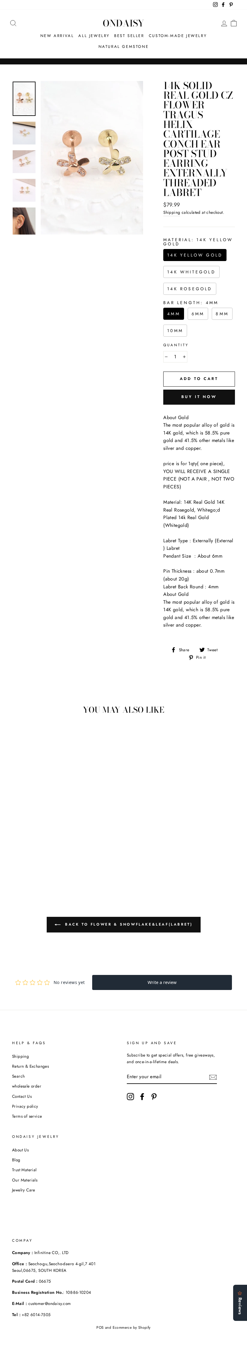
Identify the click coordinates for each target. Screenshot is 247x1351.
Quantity (176, 345)
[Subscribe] (213, 1077)
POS (100, 1327)
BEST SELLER (129, 36)
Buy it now (199, 397)
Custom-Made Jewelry (178, 36)
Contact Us (22, 1096)
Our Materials (24, 1180)
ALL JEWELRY (94, 36)
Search (18, 1076)
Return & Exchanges (30, 1066)
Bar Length (190, 302)
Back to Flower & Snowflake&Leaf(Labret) (128, 924)
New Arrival (57, 36)
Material (198, 242)
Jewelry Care (23, 1190)
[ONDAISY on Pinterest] (154, 1096)
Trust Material (24, 1170)
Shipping (171, 212)
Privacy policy (25, 1106)
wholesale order (26, 1086)
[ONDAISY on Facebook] (142, 1096)
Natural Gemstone (123, 46)
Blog (16, 1160)
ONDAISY (123, 23)
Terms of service (27, 1116)
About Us (20, 1150)
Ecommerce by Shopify (132, 1327)
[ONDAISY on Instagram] (130, 1096)
